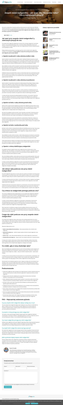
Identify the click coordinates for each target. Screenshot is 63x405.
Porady (59, 2)
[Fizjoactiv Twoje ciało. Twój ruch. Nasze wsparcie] (7, 2)
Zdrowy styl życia (47, 2)
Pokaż (10, 35)
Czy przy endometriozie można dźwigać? (55, 39)
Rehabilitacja (20, 2)
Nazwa (5, 366)
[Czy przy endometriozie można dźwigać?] (45, 39)
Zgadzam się (28, 403)
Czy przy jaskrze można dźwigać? (53, 46)
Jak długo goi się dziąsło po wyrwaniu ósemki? (54, 58)
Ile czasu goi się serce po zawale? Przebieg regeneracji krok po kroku (54, 52)
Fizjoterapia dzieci (38, 2)
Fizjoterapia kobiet (28, 2)
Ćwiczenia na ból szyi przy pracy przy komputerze (55, 33)
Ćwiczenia (54, 2)
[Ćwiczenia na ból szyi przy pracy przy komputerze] (45, 33)
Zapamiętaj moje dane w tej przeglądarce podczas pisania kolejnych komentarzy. (19, 384)
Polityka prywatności (34, 403)
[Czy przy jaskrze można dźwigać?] (45, 46)
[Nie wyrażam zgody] (61, 402)
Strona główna (17, 9)
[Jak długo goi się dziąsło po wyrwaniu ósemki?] (45, 59)
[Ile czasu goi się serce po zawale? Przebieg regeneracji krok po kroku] (45, 52)
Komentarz (6, 370)
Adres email (18, 366)
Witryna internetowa (31, 366)
